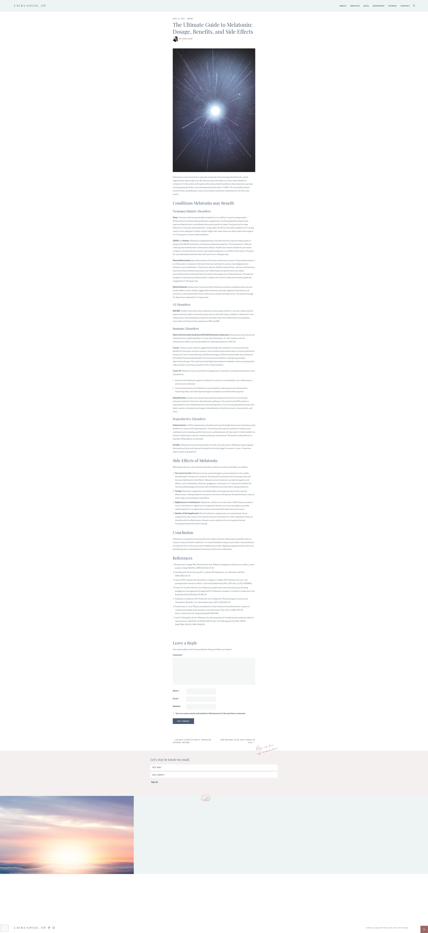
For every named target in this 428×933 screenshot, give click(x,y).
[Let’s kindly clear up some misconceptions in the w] (35, 898)
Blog (366, 6)
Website (176, 706)
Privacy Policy (388, 928)
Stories (392, 6)
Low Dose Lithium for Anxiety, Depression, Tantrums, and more (192, 741)
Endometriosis (179, 425)
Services (355, 6)
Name (176, 690)
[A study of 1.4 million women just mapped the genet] (249, 898)
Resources (378, 6)
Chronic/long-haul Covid (185, 388)
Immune (190, 18)
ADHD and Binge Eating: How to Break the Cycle (237, 741)
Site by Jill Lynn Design (401, 928)
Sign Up (154, 782)
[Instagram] (54, 928)
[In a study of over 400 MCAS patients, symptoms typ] (178, 898)
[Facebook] (50, 928)
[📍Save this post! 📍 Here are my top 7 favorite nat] (107, 898)
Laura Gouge (187, 38)
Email (176, 698)
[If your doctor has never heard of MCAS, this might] (392, 898)
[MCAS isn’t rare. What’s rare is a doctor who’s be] (321, 898)
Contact (405, 6)
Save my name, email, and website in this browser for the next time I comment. (211, 713)
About (343, 6)
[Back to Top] (424, 929)
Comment (178, 655)
